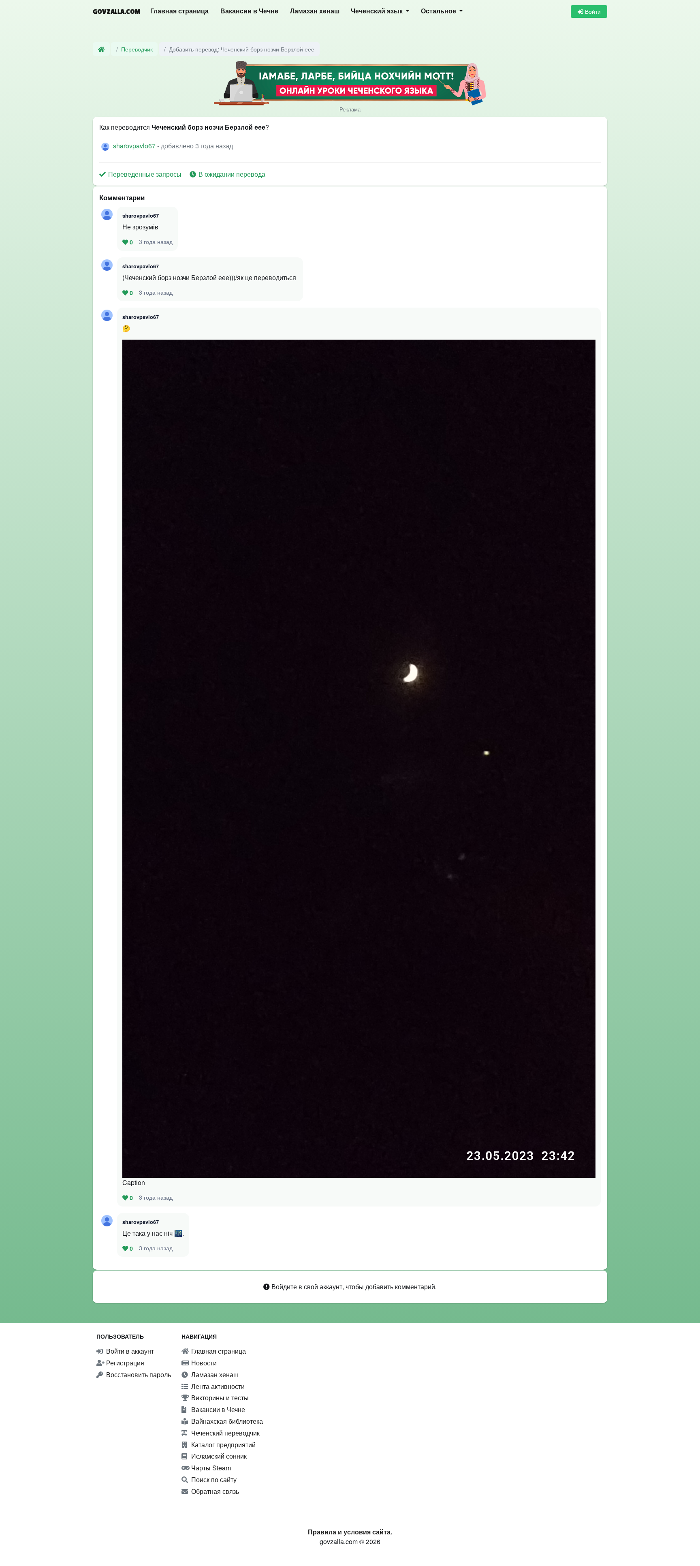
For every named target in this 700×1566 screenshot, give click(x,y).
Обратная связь (214, 1491)
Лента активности (217, 1386)
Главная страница (179, 11)
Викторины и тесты (219, 1397)
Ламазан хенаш (314, 11)
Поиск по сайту (213, 1479)
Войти (592, 11)
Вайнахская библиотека (226, 1421)
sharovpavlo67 (135, 145)
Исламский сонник (218, 1456)
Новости (203, 1362)
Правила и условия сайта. (350, 1531)
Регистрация (124, 1362)
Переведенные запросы (145, 174)
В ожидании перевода (231, 174)
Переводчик (137, 49)
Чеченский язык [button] (377, 11)
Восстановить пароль (138, 1374)
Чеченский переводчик (225, 1433)
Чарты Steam (210, 1467)
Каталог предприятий (223, 1444)
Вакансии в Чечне (249, 11)
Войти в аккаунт (129, 1351)
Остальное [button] (439, 11)
